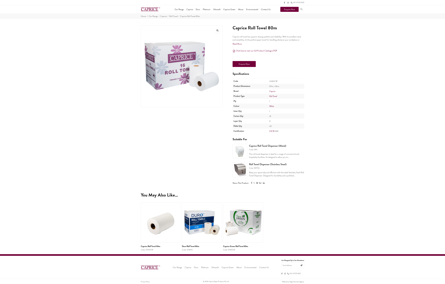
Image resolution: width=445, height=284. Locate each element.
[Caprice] (150, 9)
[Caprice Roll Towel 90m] (161, 223)
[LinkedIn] (264, 183)
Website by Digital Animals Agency (293, 282)
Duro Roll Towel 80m (190, 246)
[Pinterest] (257, 183)
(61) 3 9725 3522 (298, 2)
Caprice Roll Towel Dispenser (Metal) (267, 146)
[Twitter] (254, 183)
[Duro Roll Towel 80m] (202, 223)
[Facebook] (284, 3)
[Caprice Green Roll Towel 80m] (243, 223)
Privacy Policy (145, 282)
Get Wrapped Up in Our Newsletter (292, 260)
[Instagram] (288, 3)
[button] (217, 30)
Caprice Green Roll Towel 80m (235, 246)
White (271, 106)
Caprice (163, 16)
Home (143, 16)
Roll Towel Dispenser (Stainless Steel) (268, 164)
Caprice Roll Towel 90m (150, 246)
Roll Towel (173, 16)
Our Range (153, 16)
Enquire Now (289, 9)
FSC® (272, 131)
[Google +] (260, 183)
